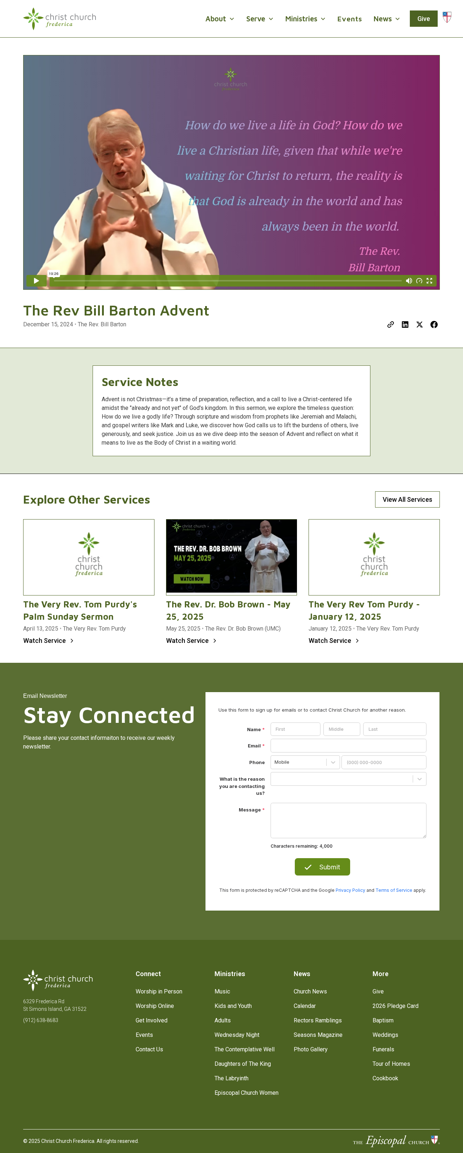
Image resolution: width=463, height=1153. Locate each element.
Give (423, 18)
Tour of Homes (391, 1063)
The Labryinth (231, 1078)
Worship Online (155, 1005)
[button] (220, 19)
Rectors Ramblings (318, 1020)
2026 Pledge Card (396, 1005)
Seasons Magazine (318, 1034)
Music (222, 991)
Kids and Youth (233, 1005)
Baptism (383, 1020)
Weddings (385, 1034)
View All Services (407, 499)
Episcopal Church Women (246, 1092)
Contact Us (149, 1049)
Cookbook (385, 1078)
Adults (222, 1020)
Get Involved (151, 1020)
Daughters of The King (242, 1063)
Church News (310, 991)
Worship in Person (159, 991)
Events (349, 18)
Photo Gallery (311, 1049)
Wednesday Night (236, 1034)
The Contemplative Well (244, 1049)
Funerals (383, 1049)
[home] (59, 18)
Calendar (305, 1005)
